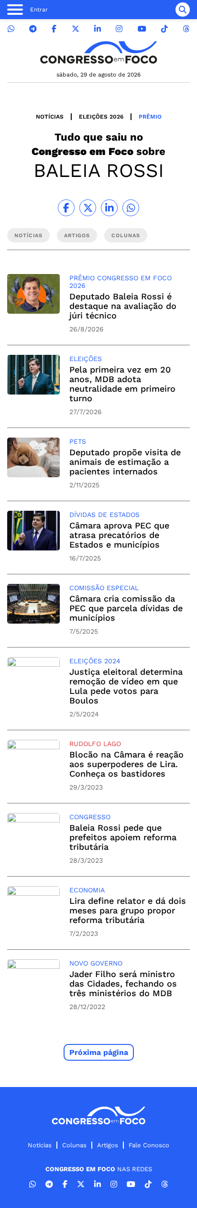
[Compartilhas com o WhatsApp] (130, 207)
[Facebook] (54, 28)
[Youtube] (142, 28)
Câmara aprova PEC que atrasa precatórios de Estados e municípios (119, 534)
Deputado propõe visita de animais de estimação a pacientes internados (125, 461)
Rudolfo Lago (95, 743)
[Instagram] (119, 28)
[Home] (98, 52)
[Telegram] (33, 28)
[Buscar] (182, 9)
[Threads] (186, 28)
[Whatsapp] (11, 28)
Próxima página (98, 1052)
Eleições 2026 (101, 116)
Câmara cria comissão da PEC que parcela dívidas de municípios (126, 608)
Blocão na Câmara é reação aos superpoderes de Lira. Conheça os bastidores (126, 764)
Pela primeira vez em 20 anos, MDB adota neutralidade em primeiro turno (122, 383)
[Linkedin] (97, 28)
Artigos (107, 1145)
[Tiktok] (164, 28)
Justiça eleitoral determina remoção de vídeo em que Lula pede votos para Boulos (126, 686)
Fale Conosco (149, 1145)
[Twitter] (75, 28)
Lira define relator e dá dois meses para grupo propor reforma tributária (127, 910)
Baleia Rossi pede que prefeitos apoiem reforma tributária (122, 837)
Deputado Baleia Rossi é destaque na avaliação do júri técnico (122, 305)
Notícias (50, 116)
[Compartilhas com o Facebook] (66, 207)
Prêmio (150, 116)
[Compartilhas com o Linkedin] (109, 207)
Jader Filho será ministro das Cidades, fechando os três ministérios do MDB (123, 983)
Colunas (74, 1145)
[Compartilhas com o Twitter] (87, 207)
